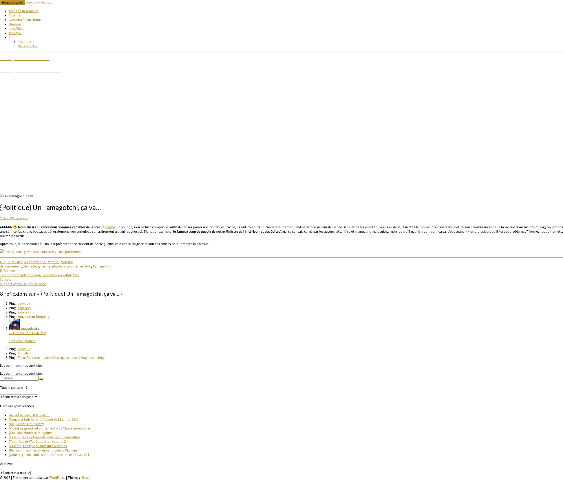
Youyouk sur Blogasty (33, 316)
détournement (11, 266)
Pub (88, 266)
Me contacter (28, 46)
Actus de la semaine (23, 11)
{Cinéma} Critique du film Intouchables (38, 446)
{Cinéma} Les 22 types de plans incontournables (44, 437)
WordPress (57, 477)
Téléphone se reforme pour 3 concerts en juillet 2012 (39, 272)
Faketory (24, 308)
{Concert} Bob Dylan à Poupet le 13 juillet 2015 (44, 419)
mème (110, 227)
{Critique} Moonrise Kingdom (30, 432)
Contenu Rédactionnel (26, 19)
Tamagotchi (102, 266)
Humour (15, 24)
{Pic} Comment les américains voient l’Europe (43, 450)
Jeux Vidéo (16, 28)
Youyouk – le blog (39, 2)
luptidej (23, 353)
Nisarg (85, 477)
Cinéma (14, 15)
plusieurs (59, 266)
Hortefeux (31, 266)
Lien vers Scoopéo (22, 341)
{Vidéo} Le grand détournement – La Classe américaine (49, 428)
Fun (2, 262)
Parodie (52, 262)
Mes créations (34, 262)
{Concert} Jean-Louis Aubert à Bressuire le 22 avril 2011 (50, 454)
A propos (24, 41)
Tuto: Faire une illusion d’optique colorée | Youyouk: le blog (61, 357)
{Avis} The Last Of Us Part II (29, 415)
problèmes (75, 266)
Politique (66, 262)
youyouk (22, 218)
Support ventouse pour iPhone (23, 281)
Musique (15, 33)
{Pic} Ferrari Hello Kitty (26, 424)
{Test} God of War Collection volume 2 (37, 441)
